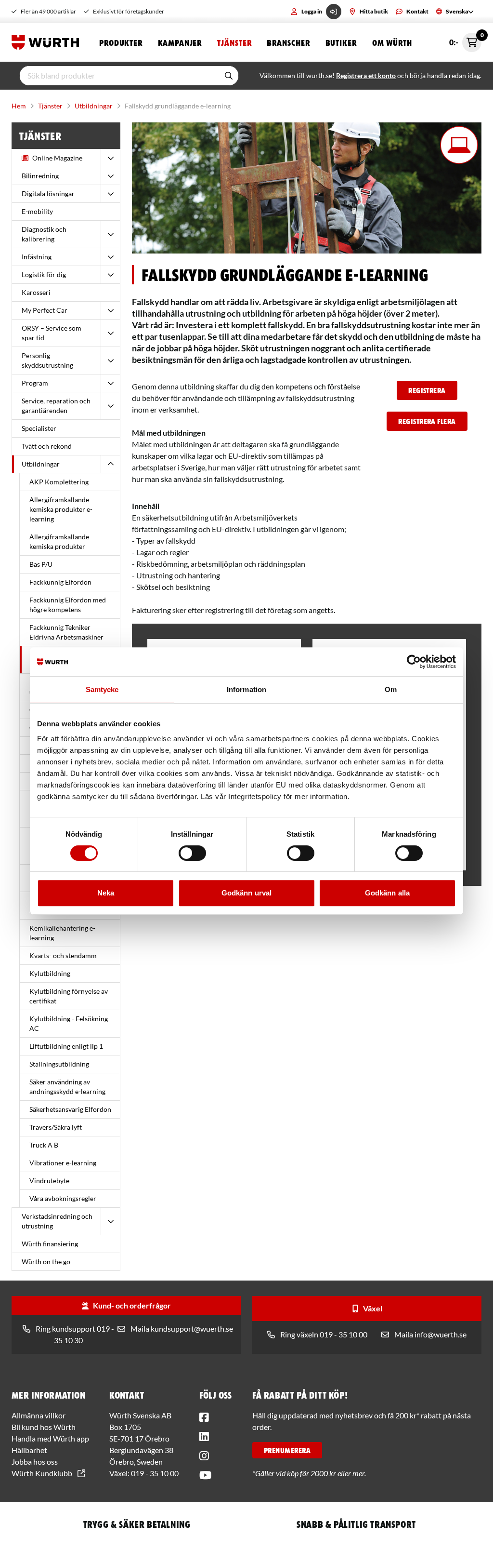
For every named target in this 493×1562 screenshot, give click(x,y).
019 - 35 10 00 (155, 1473)
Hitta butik (374, 11)
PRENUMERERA (287, 1450)
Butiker (341, 42)
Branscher (288, 42)
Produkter (121, 42)
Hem (19, 106)
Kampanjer (180, 42)
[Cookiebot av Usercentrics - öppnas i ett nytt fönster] (414, 661)
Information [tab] (246, 689)
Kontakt (417, 11)
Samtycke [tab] (102, 689)
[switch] (192, 853)
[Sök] (228, 75)
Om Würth (392, 42)
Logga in (311, 11)
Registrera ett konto (366, 75)
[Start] (48, 42)
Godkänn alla (387, 893)
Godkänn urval (246, 893)
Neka (105, 893)
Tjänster (234, 42)
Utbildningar (94, 106)
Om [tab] (391, 689)
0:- (465, 40)
